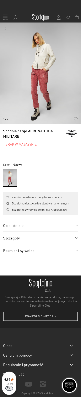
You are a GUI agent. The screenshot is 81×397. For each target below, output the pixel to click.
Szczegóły (11, 237)
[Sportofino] (40, 17)
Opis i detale (13, 225)
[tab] (40, 225)
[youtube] (28, 384)
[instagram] (43, 384)
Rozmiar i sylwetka (18, 250)
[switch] (9, 388)
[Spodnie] (5, 29)
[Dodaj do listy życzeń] (75, 119)
